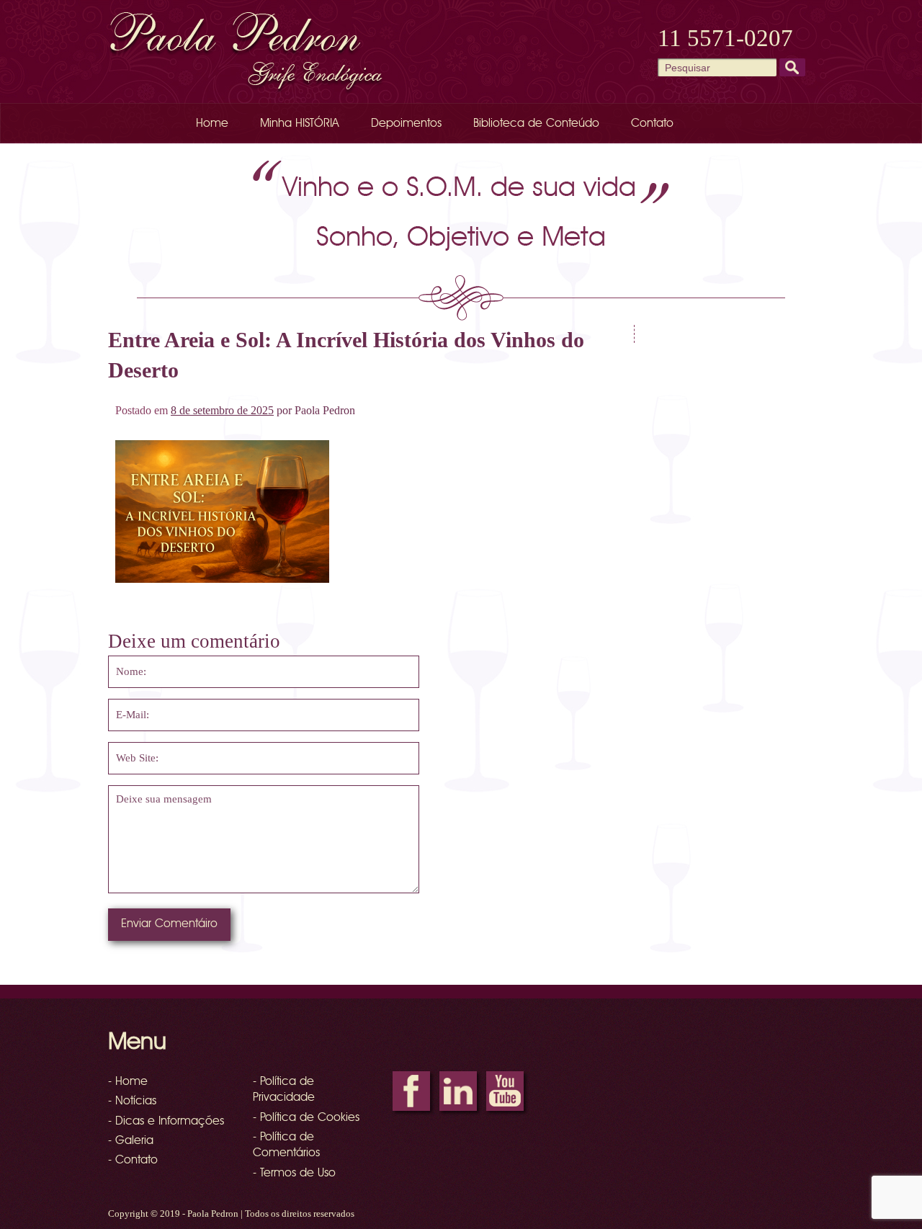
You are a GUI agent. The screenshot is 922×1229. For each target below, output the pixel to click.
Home (212, 124)
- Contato (133, 1160)
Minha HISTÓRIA (299, 124)
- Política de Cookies (306, 1118)
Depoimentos (406, 124)
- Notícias (132, 1101)
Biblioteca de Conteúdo (536, 124)
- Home (128, 1082)
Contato (652, 124)
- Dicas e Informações (166, 1121)
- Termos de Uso (294, 1173)
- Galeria (130, 1141)
